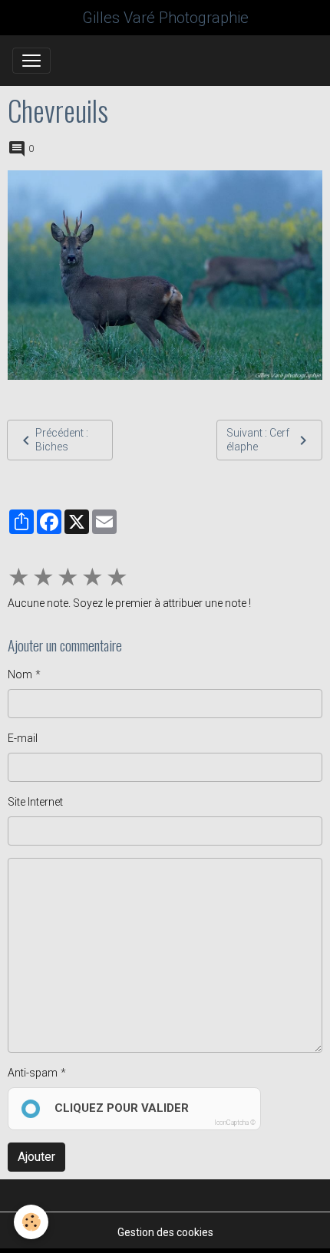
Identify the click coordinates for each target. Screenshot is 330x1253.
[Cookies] (31, 1222)
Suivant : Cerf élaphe (257, 440)
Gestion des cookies (165, 1232)
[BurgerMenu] (31, 61)
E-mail (23, 738)
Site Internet (35, 802)
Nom (20, 674)
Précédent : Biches (61, 440)
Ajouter (36, 1156)
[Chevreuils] (165, 275)
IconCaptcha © (235, 1122)
